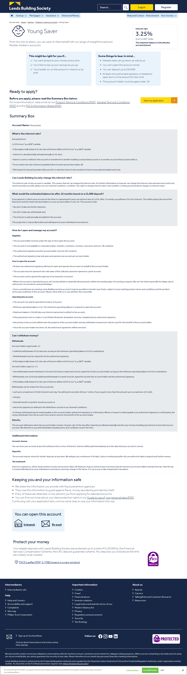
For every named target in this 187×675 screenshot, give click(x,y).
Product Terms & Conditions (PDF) (76, 102)
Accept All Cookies (150, 670)
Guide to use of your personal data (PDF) (110, 497)
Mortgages (35, 15)
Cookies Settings (132, 670)
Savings (20, 15)
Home (12, 15)
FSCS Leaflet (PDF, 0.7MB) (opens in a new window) (49, 562)
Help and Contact (135, 15)
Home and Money (70, 15)
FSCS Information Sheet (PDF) (43, 105)
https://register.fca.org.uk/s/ (76, 663)
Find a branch (152, 15)
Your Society (167, 15)
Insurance (51, 15)
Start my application (153, 100)
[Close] (183, 670)
